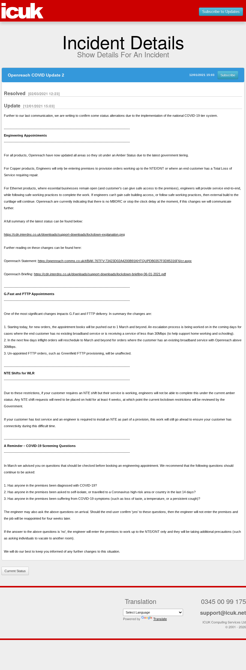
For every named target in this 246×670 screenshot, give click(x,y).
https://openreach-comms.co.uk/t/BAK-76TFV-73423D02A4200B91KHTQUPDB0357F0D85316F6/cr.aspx (115, 261)
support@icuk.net (223, 613)
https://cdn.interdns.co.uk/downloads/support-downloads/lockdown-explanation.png (64, 234)
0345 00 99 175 (223, 601)
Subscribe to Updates (221, 11)
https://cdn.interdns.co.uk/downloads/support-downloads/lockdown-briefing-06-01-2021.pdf (100, 274)
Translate (160, 618)
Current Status (15, 571)
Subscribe (227, 75)
